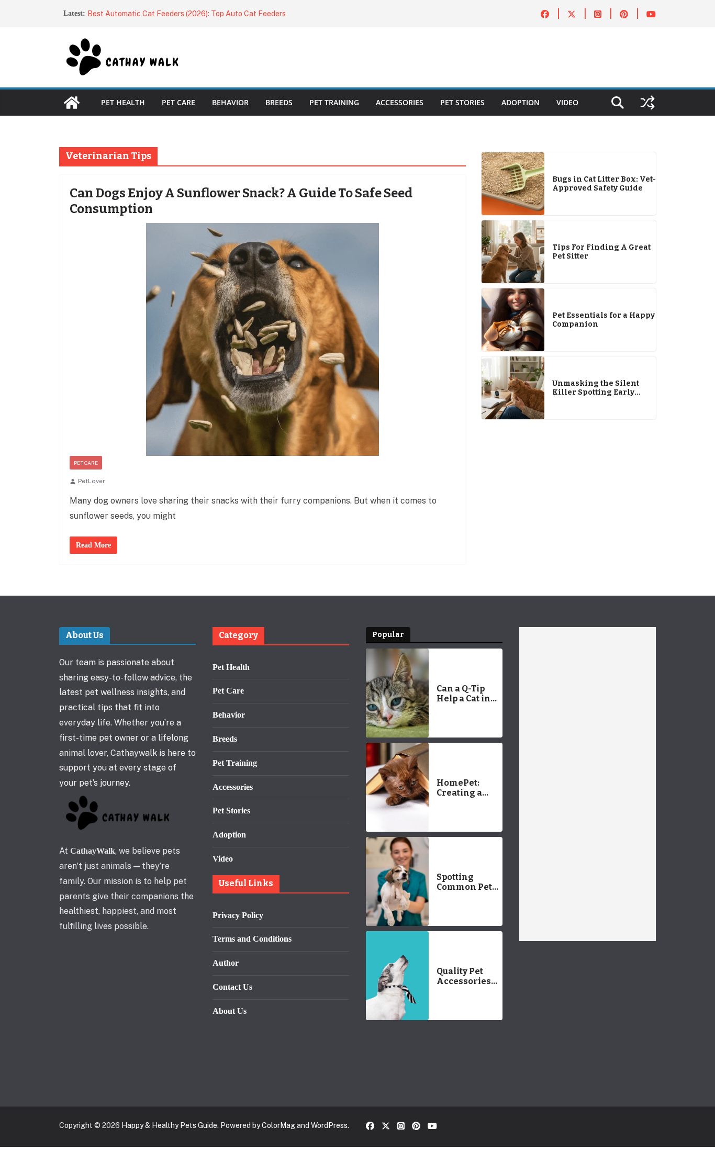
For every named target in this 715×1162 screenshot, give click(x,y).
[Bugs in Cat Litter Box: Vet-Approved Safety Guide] (513, 183)
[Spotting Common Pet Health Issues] (397, 881)
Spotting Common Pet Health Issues (467, 882)
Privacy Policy (238, 915)
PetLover (91, 481)
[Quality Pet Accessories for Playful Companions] (397, 975)
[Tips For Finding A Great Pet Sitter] (513, 251)
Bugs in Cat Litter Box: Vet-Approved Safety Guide (604, 184)
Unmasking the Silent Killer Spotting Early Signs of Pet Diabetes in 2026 (598, 388)
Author (226, 962)
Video (567, 102)
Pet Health (123, 102)
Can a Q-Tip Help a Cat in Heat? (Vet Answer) (463, 693)
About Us (230, 1011)
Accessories (399, 102)
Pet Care (178, 102)
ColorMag (278, 1125)
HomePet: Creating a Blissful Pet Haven (461, 788)
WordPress (329, 1125)
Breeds (279, 102)
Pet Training (334, 102)
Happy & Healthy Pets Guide (169, 1125)
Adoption (520, 102)
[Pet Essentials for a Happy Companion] (513, 319)
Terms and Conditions (252, 938)
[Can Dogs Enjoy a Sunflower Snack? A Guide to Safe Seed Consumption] (262, 339)
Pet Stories (462, 102)
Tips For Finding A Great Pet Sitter (601, 252)
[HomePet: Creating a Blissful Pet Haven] (397, 787)
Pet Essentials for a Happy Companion (603, 320)
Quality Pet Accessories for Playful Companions (464, 976)
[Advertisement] (587, 784)
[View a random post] (647, 102)
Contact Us (232, 986)
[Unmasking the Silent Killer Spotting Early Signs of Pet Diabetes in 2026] (513, 387)
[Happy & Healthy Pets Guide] (71, 102)
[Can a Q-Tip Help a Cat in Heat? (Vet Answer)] (397, 693)
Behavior (230, 102)
